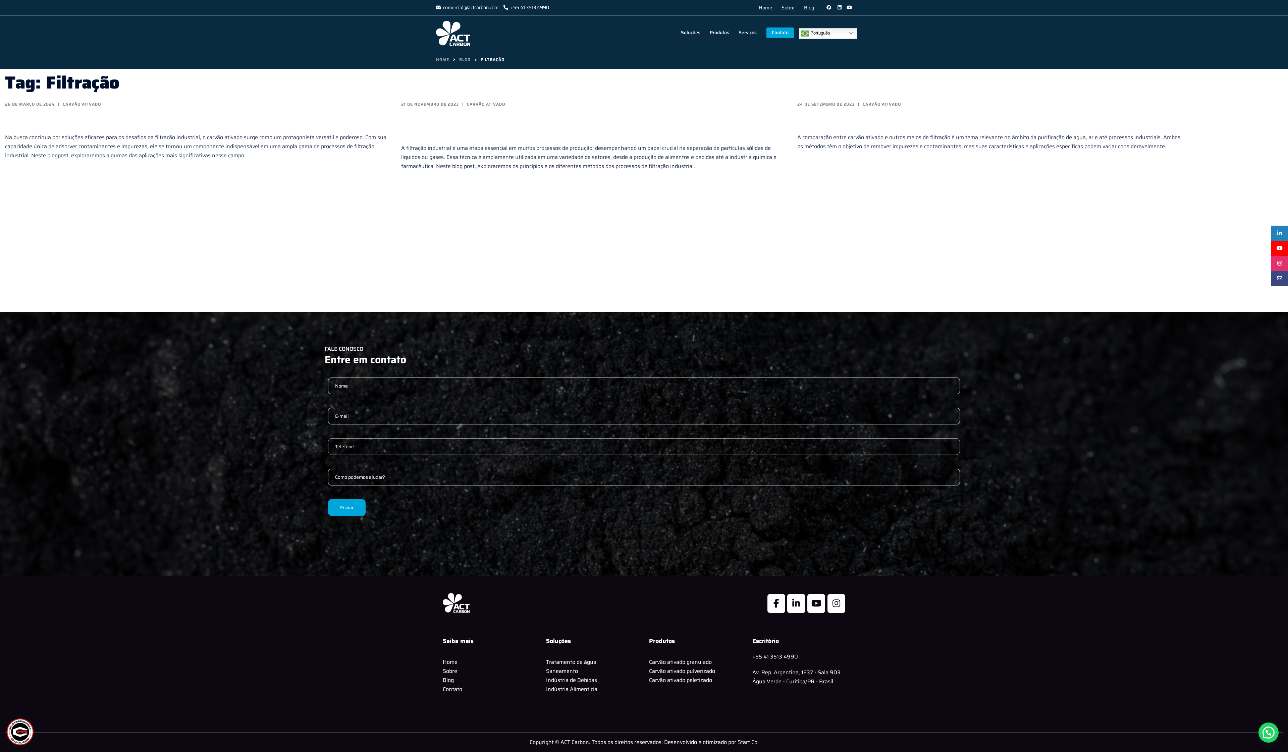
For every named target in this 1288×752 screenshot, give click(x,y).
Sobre (788, 7)
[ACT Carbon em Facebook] (776, 603)
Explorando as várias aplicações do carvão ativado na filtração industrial (189, 119)
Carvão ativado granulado (680, 662)
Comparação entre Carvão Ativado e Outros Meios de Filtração (954, 119)
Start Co (747, 742)
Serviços (748, 32)
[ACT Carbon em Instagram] (836, 603)
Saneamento (562, 671)
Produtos (719, 32)
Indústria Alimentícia (571, 689)
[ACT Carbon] (453, 33)
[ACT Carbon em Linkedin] (796, 603)
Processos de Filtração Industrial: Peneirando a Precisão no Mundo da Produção (578, 125)
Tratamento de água (571, 662)
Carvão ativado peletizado (680, 680)
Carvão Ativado (82, 104)
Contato (780, 32)
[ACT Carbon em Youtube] (816, 603)
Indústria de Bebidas (571, 680)
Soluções (690, 32)
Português (819, 33)
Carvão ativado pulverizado (682, 671)
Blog (809, 7)
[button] (1268, 732)
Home (765, 7)
